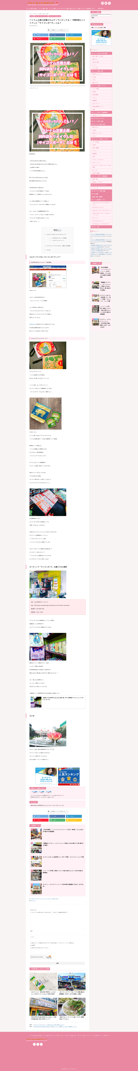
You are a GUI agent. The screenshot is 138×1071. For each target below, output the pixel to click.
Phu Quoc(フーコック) (98, 207)
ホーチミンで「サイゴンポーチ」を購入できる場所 (58, 245)
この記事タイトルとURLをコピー (58, 30)
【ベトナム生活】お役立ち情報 (31, 9)
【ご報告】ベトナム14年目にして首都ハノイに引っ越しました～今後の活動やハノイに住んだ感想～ (101, 254)
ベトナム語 (95, 68)
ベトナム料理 (96, 88)
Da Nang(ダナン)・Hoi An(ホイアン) (101, 223)
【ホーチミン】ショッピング (40, 898)
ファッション (96, 188)
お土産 (32, 898)
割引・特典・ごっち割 (98, 56)
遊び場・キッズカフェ (98, 182)
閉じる (59, 229)
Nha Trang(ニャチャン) (98, 220)
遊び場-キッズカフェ (97, 115)
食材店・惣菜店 (96, 173)
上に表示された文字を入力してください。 (39, 947)
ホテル (94, 79)
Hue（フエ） (96, 218)
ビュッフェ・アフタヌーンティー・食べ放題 (102, 166)
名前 (31, 931)
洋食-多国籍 (95, 94)
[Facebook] (109, 3)
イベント (95, 65)
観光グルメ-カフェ (97, 74)
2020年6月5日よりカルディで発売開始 (58, 238)
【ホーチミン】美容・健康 (99, 191)
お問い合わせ (100, 8)
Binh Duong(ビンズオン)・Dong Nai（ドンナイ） (101, 214)
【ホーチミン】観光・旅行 (66, 8)
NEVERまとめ (32, 324)
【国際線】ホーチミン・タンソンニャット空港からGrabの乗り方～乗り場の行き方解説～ (105, 286)
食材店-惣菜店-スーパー (98, 106)
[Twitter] (106, 3)
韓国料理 (95, 100)
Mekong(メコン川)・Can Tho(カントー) (102, 210)
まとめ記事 (95, 193)
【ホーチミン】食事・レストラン (77, 9)
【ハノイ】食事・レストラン (54, 9)
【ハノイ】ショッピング (98, 118)
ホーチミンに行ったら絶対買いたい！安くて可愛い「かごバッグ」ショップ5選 (63, 857)
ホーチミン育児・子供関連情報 (100, 176)
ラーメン (95, 97)
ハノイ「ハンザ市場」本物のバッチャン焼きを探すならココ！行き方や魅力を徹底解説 (105, 310)
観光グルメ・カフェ (97, 133)
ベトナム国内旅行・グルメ (89, 8)
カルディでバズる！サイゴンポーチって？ (56, 234)
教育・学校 (95, 179)
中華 (94, 109)
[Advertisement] (57, 99)
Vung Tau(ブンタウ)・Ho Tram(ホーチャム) (101, 203)
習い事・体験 (96, 62)
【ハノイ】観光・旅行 (43, 8)
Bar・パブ (95, 170)
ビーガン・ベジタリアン (98, 159)
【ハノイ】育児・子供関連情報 (100, 112)
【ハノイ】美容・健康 (98, 121)
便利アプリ (95, 59)
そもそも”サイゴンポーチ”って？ (57, 240)
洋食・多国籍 (96, 147)
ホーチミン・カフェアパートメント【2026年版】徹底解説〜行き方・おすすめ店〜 (105, 323)
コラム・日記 (96, 226)
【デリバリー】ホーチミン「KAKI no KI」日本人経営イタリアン (49, 1025)
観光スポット (96, 82)
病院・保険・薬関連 (97, 196)
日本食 (94, 91)
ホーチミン (33, 900)
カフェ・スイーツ (97, 162)
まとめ (48, 249)
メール (32, 937)
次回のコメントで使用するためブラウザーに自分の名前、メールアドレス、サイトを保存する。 (53, 942)
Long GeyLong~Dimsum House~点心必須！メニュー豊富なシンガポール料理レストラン (55, 1026)
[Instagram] (102, 3)
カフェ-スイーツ (96, 103)
